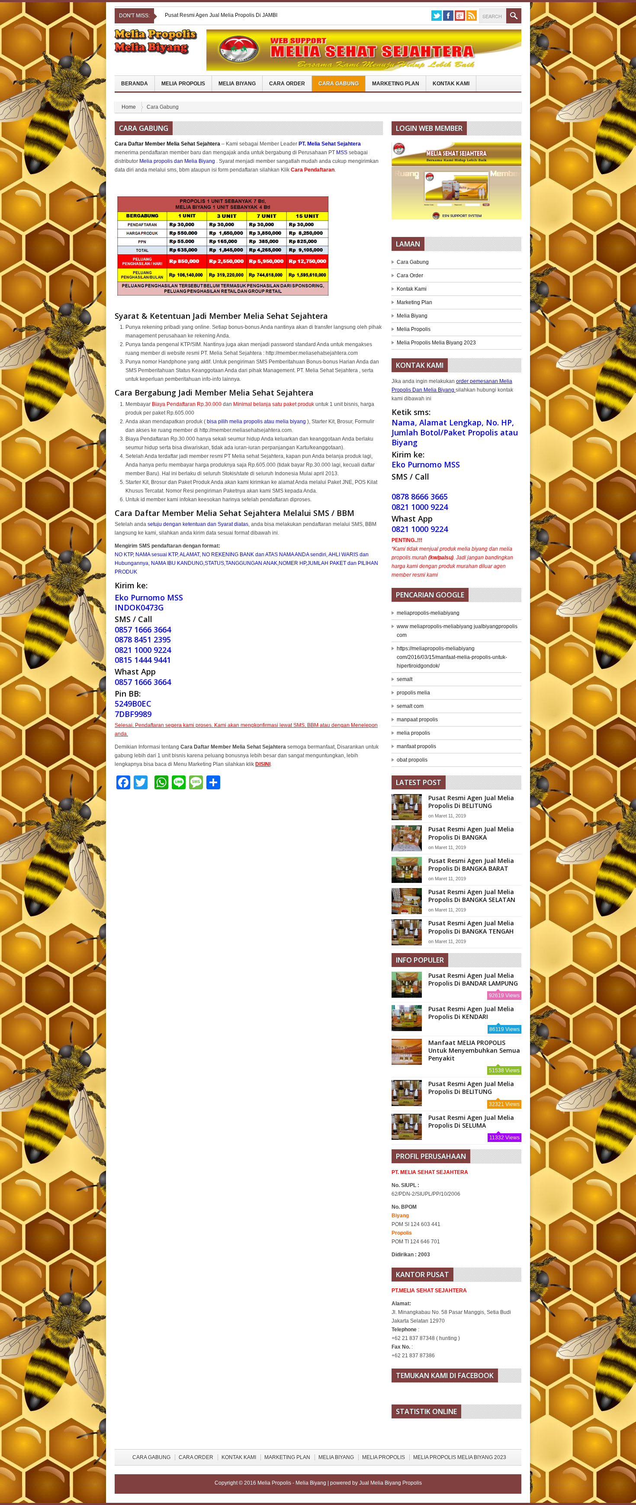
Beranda (134, 84)
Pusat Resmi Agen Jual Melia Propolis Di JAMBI (221, 15)
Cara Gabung (338, 84)
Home (129, 107)
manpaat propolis (417, 720)
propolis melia (413, 693)
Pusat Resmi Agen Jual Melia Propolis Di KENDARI (471, 1013)
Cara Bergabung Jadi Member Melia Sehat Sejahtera (214, 392)
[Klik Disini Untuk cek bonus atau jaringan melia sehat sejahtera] (461, 184)
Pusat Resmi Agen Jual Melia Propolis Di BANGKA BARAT (471, 864)
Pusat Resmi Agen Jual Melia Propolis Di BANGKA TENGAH (471, 927)
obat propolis (412, 760)
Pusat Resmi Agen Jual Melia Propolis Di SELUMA (471, 1121)
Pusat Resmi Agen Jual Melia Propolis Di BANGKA (471, 833)
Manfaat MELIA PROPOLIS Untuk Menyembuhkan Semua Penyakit (474, 1050)
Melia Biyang (237, 84)
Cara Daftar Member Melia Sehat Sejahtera (167, 144)
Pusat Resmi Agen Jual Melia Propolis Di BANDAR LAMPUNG (473, 979)
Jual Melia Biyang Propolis (390, 1483)
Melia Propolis (183, 84)
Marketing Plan (395, 84)
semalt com (410, 706)
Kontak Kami (451, 84)
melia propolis (413, 733)
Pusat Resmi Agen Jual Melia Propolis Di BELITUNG (471, 802)
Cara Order (287, 84)
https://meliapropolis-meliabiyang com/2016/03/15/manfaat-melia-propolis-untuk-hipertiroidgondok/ (452, 657)
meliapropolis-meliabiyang (428, 613)
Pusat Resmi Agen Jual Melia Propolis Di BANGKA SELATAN (471, 896)
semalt (404, 679)
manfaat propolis (416, 746)
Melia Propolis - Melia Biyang (292, 1483)
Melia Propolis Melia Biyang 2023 (436, 343)
